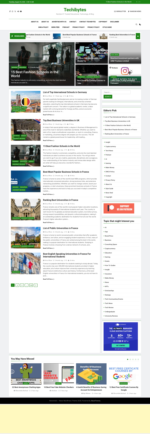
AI (106, 159)
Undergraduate (110, 312)
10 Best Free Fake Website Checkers (59, 387)
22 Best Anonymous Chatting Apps (26, 387)
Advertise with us (59, 22)
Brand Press (109, 236)
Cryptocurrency (111, 146)
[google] (18, 11)
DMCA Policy (43, 27)
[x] (15, 11)
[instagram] (12, 11)
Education (22, 67)
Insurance (108, 274)
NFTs (107, 286)
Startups (108, 295)
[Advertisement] (75, 419)
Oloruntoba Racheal (22, 391)
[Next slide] (139, 2)
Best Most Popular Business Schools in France (60, 35)
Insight (80, 55)
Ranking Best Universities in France (103, 35)
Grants (107, 261)
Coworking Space (111, 244)
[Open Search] (136, 24)
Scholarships (109, 291)
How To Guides (110, 265)
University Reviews (93, 77)
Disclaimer (114, 22)
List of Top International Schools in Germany (65, 92)
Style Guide (107, 27)
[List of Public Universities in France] (122, 37)
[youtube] (20, 11)
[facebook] (10, 11)
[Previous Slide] (136, 2)
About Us (34, 22)
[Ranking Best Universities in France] (84, 37)
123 (31, 285)
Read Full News (48, 115)
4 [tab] (135, 359)
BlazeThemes (95, 401)
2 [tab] (130, 359)
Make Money (110, 167)
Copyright (103, 22)
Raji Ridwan (87, 393)
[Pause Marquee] (138, 36)
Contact (72, 22)
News (107, 282)
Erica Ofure (48, 96)
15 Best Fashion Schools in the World (118, 1)
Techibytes (75, 9)
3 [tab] (132, 359)
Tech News (114, 55)
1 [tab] (127, 359)
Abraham (54, 391)
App (106, 232)
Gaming (108, 163)
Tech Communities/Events (114, 299)
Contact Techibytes (87, 22)
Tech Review (109, 307)
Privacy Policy (78, 27)
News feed (55, 27)
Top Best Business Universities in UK (61, 120)
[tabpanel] (26, 377)
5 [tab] (138, 359)
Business (14, 67)
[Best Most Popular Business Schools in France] (37, 37)
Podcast (66, 27)
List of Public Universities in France (60, 228)
